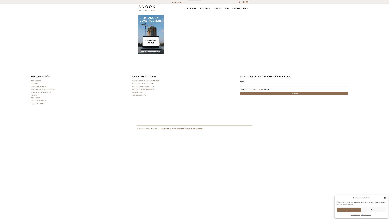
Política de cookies (355, 215)
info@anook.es (166, 128)
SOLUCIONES (205, 8)
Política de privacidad (366, 215)
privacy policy (258, 89)
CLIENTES (217, 8)
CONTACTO (176, 2)
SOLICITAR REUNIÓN (240, 8)
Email (242, 82)
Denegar (374, 210)
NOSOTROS (191, 8)
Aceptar (348, 210)
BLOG (226, 8)
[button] (385, 198)
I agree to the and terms (256, 89)
